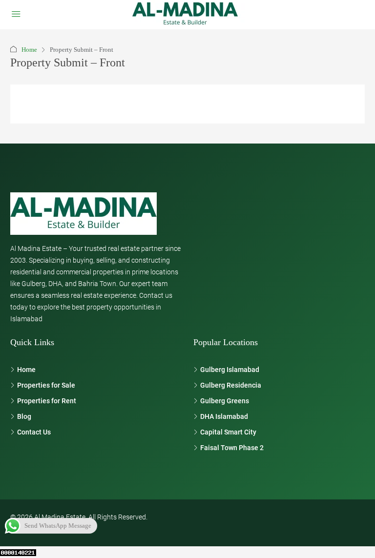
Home (29, 49)
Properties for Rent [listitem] (46, 401)
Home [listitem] (26, 369)
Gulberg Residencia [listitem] (230, 385)
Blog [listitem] (24, 416)
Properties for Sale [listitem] (46, 385)
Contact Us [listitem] (34, 432)
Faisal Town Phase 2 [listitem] (232, 448)
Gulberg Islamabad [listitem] (229, 369)
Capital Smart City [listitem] (228, 432)
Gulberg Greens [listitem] (224, 401)
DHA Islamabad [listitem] (224, 416)
